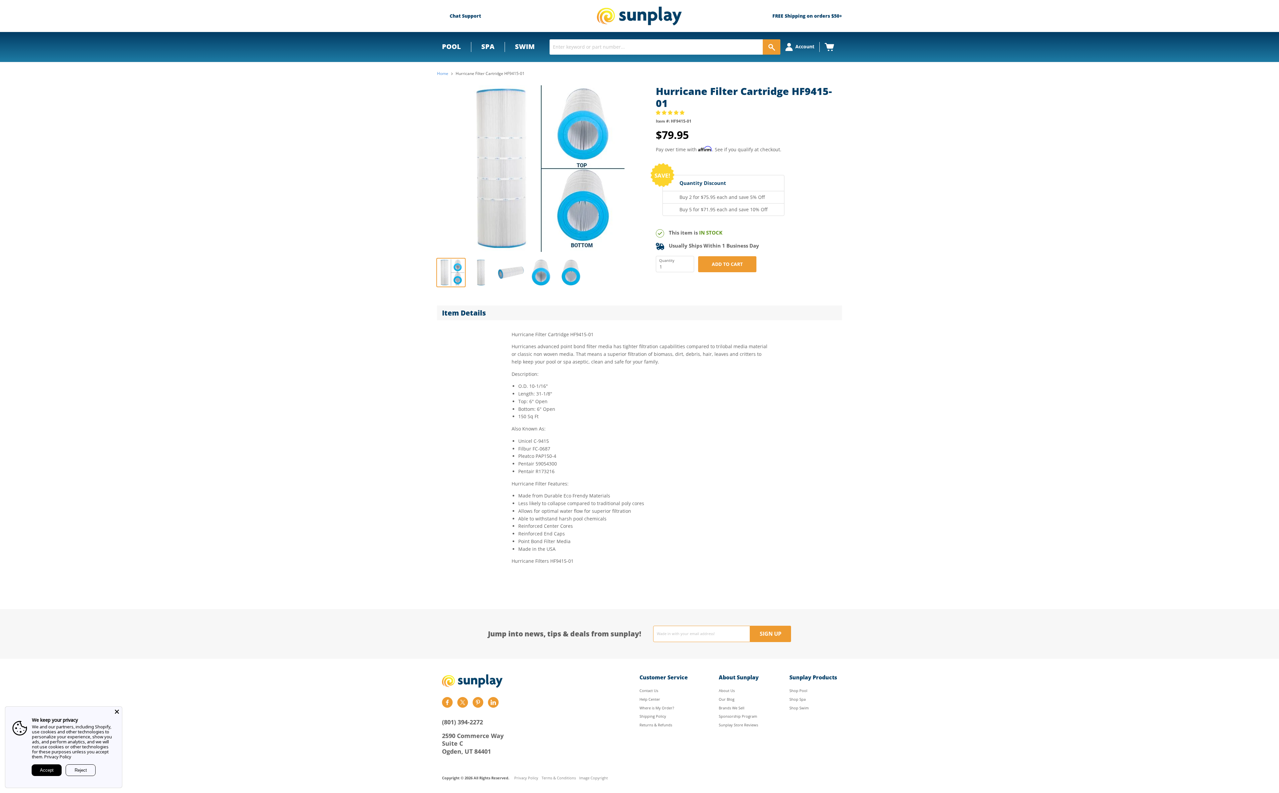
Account (804, 46)
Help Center (650, 699)
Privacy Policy (526, 778)
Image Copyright (593, 778)
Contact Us (649, 690)
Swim (525, 46)
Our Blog (726, 699)
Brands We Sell (731, 707)
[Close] (117, 711)
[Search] (771, 47)
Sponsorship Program (738, 716)
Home (442, 73)
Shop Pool (798, 690)
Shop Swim (799, 707)
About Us (727, 690)
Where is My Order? (657, 707)
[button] (671, 112)
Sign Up (770, 633)
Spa (488, 46)
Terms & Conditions (559, 778)
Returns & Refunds (656, 724)
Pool (451, 46)
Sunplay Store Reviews (738, 724)
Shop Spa (797, 699)
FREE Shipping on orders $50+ (807, 16)
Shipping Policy (653, 716)
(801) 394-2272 (462, 722)
